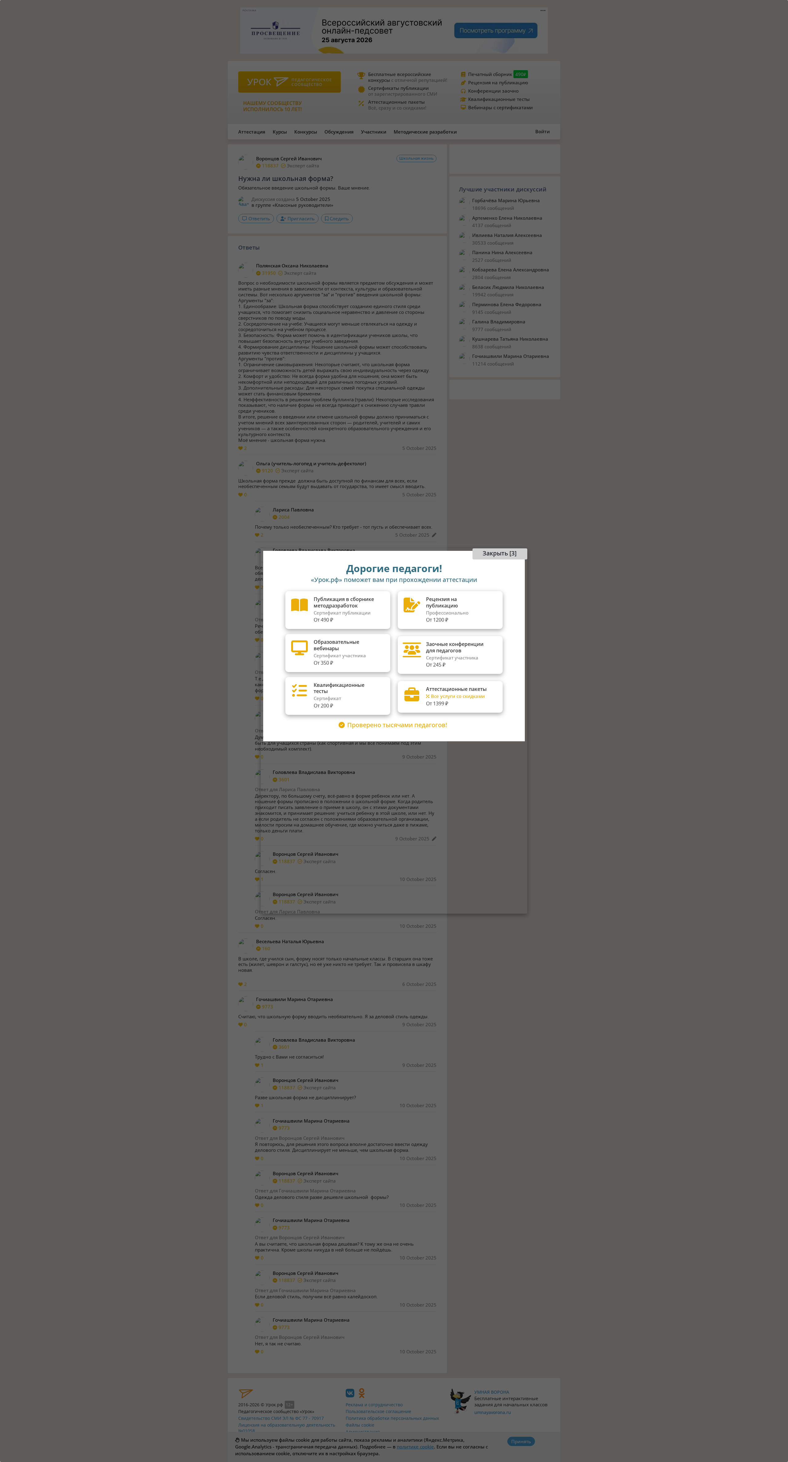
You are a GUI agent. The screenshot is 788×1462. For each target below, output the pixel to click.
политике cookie (415, 1447)
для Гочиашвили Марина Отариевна (313, 1191)
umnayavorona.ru (492, 1412)
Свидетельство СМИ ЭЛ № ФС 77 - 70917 (281, 1418)
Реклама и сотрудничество (374, 1405)
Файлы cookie (360, 1425)
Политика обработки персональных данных (392, 1418)
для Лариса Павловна (295, 619)
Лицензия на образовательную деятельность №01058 (286, 1428)
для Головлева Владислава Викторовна (315, 672)
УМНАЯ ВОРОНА (491, 1392)
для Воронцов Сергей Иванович (307, 1138)
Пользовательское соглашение (378, 1411)
